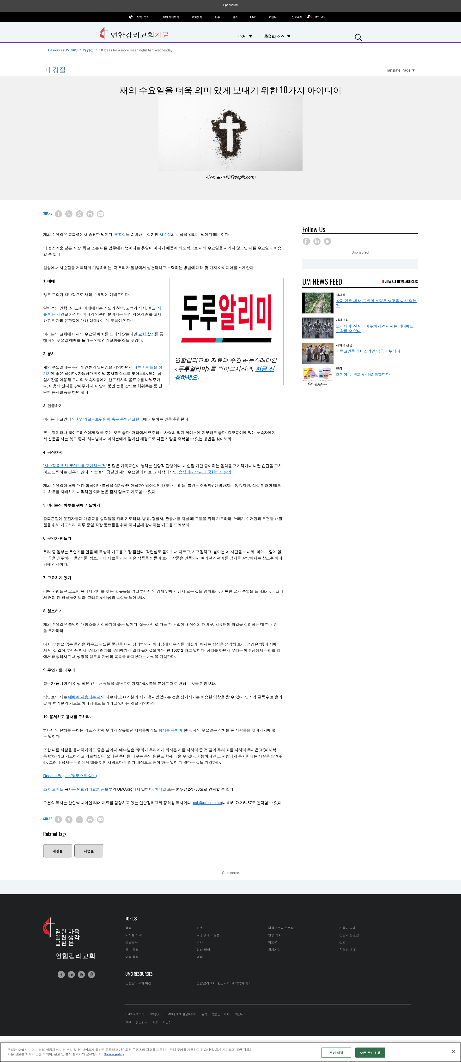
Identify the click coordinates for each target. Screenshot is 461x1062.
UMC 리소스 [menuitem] (274, 36)
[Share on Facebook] (58, 214)
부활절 (120, 234)
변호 (200, 927)
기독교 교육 (347, 927)
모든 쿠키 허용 (370, 1052)
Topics (131, 918)
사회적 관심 (344, 344)
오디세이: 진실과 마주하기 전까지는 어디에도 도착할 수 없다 (375, 328)
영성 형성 (203, 949)
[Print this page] (90, 214)
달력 (235, 17)
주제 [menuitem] (242, 36)
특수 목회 (132, 949)
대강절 (88, 50)
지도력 (272, 942)
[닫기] (453, 1051)
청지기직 (274, 949)
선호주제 (297, 17)
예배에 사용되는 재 (84, 697)
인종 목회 (274, 934)
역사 (200, 942)
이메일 (160, 789)
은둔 (155, 1022)
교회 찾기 (146, 334)
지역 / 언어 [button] (143, 17)
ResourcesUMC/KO (63, 50)
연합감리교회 (220, 1014)
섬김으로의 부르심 (281, 927)
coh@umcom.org (207, 802)
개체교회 (342, 319)
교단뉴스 (274, 17)
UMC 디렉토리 (170, 17)
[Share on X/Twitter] (69, 214)
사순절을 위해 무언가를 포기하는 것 (75, 465)
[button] (358, 36)
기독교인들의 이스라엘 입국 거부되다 (368, 351)
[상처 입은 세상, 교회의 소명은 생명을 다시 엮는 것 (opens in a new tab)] (318, 303)
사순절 (165, 234)
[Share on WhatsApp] (79, 214)
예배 (200, 956)
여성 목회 (132, 956)
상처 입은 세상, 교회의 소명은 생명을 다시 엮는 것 (376, 303)
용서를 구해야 (170, 730)
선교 (342, 942)
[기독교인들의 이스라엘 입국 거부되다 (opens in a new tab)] (318, 353)
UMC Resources (139, 974)
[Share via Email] (100, 214)
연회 (339, 368)
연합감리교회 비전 (138, 983)
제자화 (340, 294)
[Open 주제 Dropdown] (250, 36)
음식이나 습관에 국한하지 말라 (205, 472)
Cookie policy (114, 1054)
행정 (128, 927)
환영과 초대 (347, 949)
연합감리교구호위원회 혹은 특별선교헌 (105, 419)
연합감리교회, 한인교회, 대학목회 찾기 (224, 983)
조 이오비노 (53, 789)
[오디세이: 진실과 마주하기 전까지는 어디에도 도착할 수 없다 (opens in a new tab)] (318, 328)
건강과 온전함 (349, 934)
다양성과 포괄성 (208, 934)
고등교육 (131, 942)
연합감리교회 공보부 (94, 789)
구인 (128, 1022)
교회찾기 (197, 17)
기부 (217, 17)
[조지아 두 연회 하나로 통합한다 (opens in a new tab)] (318, 376)
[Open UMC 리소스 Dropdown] (289, 36)
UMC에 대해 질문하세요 (181, 1014)
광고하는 (141, 1022)
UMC (253, 17)
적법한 (167, 1022)
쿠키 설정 (336, 1052)
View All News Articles (401, 281)
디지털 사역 (133, 934)
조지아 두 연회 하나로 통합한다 (363, 374)
